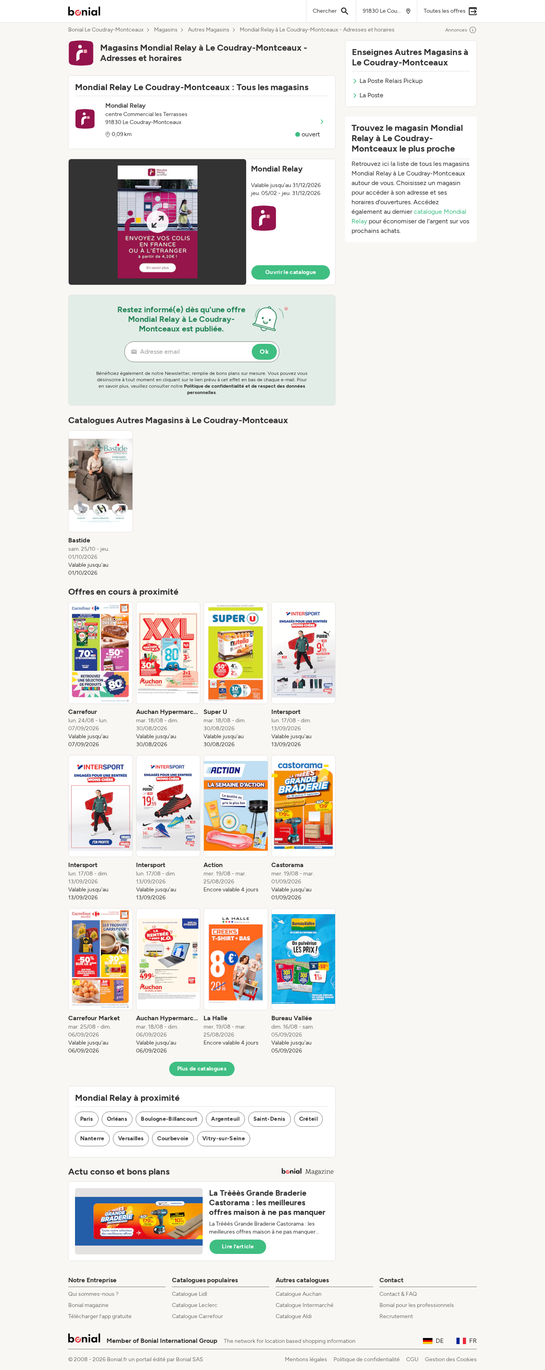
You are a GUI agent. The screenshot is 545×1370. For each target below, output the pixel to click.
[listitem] (100, 503)
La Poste (371, 95)
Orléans (117, 1119)
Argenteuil (225, 1119)
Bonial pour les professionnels (416, 1305)
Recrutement (396, 1316)
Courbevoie (173, 1138)
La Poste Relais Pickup (391, 81)
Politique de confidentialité (367, 1359)
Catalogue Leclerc (194, 1305)
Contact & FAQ (398, 1294)
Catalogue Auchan (299, 1294)
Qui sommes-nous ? (93, 1294)
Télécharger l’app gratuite (100, 1316)
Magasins (166, 30)
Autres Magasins (208, 30)
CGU (412, 1359)
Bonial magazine (88, 1305)
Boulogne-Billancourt (169, 1119)
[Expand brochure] (157, 222)
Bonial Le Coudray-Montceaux (106, 30)
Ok (264, 351)
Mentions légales (306, 1359)
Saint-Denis (269, 1119)
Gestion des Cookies (451, 1359)
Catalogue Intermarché (305, 1305)
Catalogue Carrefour (197, 1316)
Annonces (456, 30)
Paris (86, 1119)
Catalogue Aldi (294, 1316)
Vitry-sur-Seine (223, 1138)
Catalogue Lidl (189, 1294)
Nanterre (92, 1138)
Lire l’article (238, 1246)
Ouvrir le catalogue (290, 272)
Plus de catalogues (202, 1068)
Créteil (308, 1119)
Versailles (131, 1138)
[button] (202, 222)
